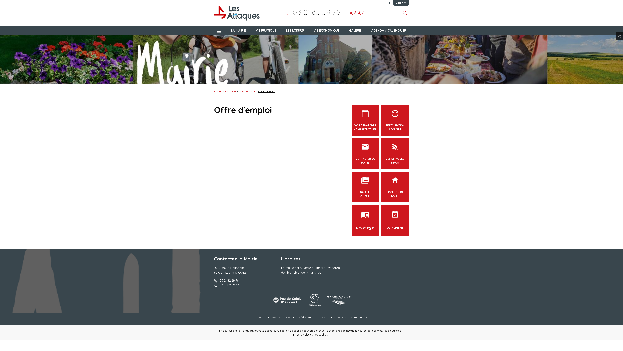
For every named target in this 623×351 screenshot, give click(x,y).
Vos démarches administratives (365, 120)
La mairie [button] (238, 30)
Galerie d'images (365, 187)
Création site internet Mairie (350, 317)
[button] (619, 36)
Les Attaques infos (395, 153)
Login (399, 2)
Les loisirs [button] (295, 30)
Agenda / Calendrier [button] (388, 30)
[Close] (619, 330)
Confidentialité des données (312, 317)
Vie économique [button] (326, 30)
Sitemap (261, 317)
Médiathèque (365, 220)
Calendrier (395, 220)
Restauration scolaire (395, 120)
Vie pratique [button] (266, 30)
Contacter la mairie (365, 153)
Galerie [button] (355, 30)
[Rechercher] (405, 13)
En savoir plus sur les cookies (310, 334)
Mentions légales (281, 317)
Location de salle (395, 187)
